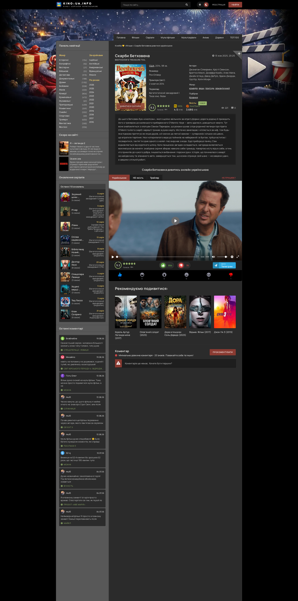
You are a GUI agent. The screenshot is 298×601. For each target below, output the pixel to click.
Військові (63, 71)
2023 (91, 96)
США (151, 65)
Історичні (64, 60)
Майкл (67, 523)
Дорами (219, 37)
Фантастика (65, 123)
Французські (95, 71)
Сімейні (63, 112)
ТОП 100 (234, 37)
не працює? (229, 177)
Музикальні (64, 100)
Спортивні (64, 115)
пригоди (209, 88)
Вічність (68, 486)
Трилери (63, 119)
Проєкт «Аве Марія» (74, 504)
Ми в (227, 265)
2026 (91, 84)
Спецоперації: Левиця (76, 350)
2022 (91, 99)
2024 (91, 92)
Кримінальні (65, 97)
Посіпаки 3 (70, 446)
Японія (92, 74)
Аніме (206, 37)
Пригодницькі (66, 104)
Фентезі (63, 127)
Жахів (62, 89)
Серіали (150, 37)
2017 (91, 118)
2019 (91, 110)
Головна (121, 37)
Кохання (193, 97)
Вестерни (64, 67)
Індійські (93, 60)
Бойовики (63, 86)
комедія (193, 88)
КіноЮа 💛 (119, 45)
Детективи (64, 74)
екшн (201, 88)
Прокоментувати (223, 352)
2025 (91, 88)
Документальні (66, 78)
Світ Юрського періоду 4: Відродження (84, 368)
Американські (96, 67)
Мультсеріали (188, 37)
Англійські (94, 63)
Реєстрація (218, 4)
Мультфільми (168, 37)
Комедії (63, 93)
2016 (91, 122)
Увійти (235, 4)
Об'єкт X (68, 427)
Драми (62, 82)
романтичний (222, 88)
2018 (91, 114)
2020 (91, 107)
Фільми (135, 37)
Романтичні (65, 108)
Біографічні (64, 63)
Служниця (70, 408)
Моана (67, 390)
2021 (91, 103)
